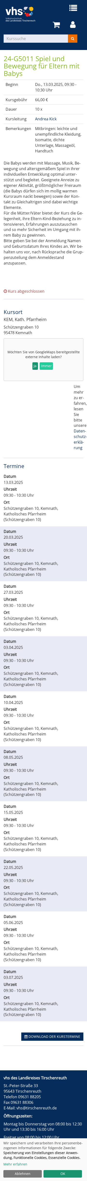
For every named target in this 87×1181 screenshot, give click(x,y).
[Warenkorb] (57, 25)
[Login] (73, 25)
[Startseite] (23, 14)
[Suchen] (72, 38)
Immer (46, 365)
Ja (35, 365)
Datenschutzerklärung (80, 439)
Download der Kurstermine (54, 1036)
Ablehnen (22, 1173)
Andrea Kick (46, 119)
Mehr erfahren (15, 1164)
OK (62, 1173)
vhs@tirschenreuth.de (36, 1108)
